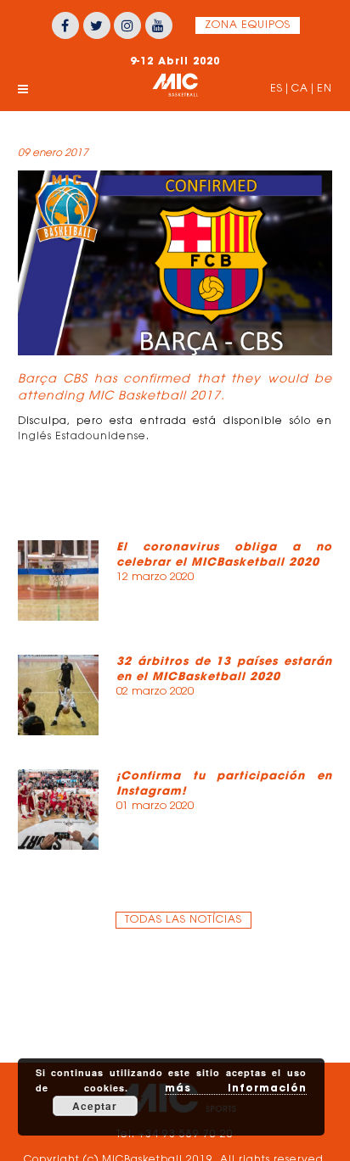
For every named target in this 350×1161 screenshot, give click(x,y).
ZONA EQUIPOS (248, 25)
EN (324, 89)
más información (236, 1087)
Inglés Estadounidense (82, 437)
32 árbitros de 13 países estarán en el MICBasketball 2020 (224, 669)
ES (276, 89)
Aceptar (94, 1106)
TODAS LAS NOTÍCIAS (183, 920)
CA (299, 89)
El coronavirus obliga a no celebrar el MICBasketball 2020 (224, 554)
